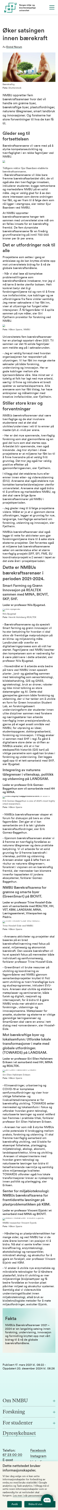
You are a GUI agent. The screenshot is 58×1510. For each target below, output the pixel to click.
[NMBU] (29, 8)
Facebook (38, 1450)
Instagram (38, 1456)
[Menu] (51, 7)
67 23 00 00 (12, 1455)
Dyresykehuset (19, 1433)
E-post (8, 1460)
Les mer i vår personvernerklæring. (33, 1495)
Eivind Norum (14, 47)
